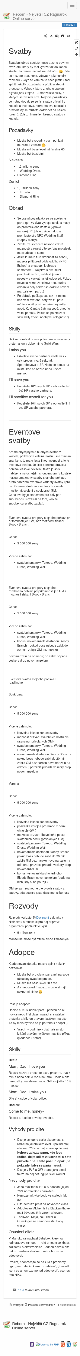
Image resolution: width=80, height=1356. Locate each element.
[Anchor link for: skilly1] (23, 1049)
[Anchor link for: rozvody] (42, 905)
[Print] (62, 35)
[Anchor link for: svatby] (36, 50)
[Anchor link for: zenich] (22, 181)
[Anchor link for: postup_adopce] (31, 1003)
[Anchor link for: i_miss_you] (28, 349)
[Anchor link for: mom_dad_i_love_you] (47, 1066)
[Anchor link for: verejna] (20, 783)
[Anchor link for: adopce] (39, 951)
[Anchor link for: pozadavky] (35, 129)
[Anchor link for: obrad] (25, 207)
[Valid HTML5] (63, 1344)
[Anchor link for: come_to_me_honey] (46, 1111)
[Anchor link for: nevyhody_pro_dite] (42, 1180)
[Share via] (45, 35)
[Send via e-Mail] (57, 35)
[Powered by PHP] (47, 1344)
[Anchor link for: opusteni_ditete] (36, 1231)
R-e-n (20, 1290)
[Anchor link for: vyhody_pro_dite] (46, 1129)
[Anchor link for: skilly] (23, 328)
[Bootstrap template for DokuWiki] (32, 1344)
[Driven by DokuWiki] (75, 1344)
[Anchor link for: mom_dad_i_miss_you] (48, 1092)
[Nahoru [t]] (76, 54)
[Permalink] (68, 35)
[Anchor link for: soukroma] (24, 694)
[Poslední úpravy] (51, 35)
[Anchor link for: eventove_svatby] (34, 440)
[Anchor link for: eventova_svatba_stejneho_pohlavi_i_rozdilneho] (24, 682)
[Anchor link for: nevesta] (25, 160)
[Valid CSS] (69, 1344)
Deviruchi (42, 917)
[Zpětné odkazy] (76, 48)
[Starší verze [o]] (76, 42)
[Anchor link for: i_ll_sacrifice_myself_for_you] (55, 396)
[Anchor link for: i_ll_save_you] (31, 379)
